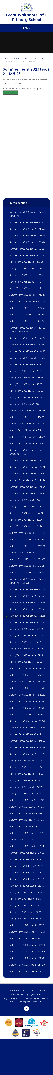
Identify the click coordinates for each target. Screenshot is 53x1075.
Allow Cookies (10, 92)
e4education (37, 994)
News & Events (20, 58)
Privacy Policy (25, 1002)
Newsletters (37, 58)
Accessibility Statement (35, 998)
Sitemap (12, 1002)
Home (5, 58)
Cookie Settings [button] (38, 1002)
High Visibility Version (13, 998)
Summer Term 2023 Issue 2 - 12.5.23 (19, 61)
